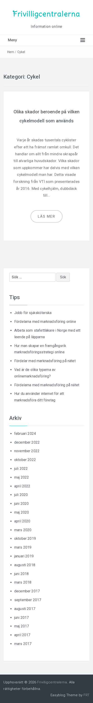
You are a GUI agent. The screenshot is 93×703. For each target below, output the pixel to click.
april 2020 (22, 521)
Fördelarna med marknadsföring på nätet (46, 385)
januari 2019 (24, 556)
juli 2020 (21, 495)
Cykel (21, 52)
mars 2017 (22, 644)
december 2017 (27, 591)
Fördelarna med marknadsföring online (45, 321)
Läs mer (46, 216)
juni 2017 (21, 617)
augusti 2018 (24, 565)
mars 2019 (22, 547)
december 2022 (27, 442)
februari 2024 (25, 433)
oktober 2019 (25, 538)
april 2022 (22, 486)
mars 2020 (22, 530)
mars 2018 (22, 582)
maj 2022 (21, 477)
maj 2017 (21, 626)
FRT (87, 695)
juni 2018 (21, 574)
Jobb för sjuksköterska (33, 313)
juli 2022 (21, 468)
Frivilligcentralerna (46, 14)
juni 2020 (21, 503)
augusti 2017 (24, 609)
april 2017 (22, 635)
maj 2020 (21, 512)
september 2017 (27, 600)
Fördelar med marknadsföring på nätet (45, 361)
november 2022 (27, 451)
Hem (10, 52)
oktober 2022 (25, 460)
